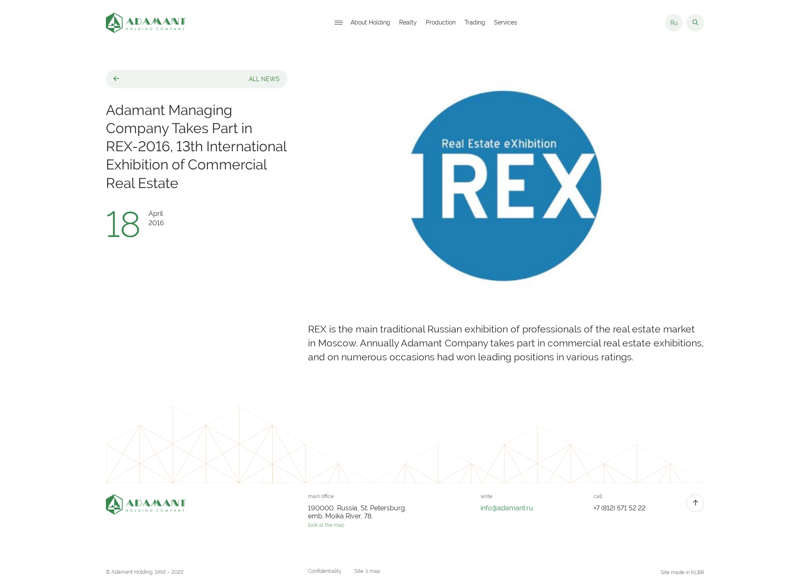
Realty (408, 22)
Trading (474, 22)
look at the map (326, 525)
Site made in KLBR (682, 572)
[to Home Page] (146, 23)
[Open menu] (338, 23)
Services (505, 22)
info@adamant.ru (507, 508)
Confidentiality (325, 571)
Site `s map (367, 571)
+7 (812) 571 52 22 (619, 508)
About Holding (370, 22)
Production (441, 22)
